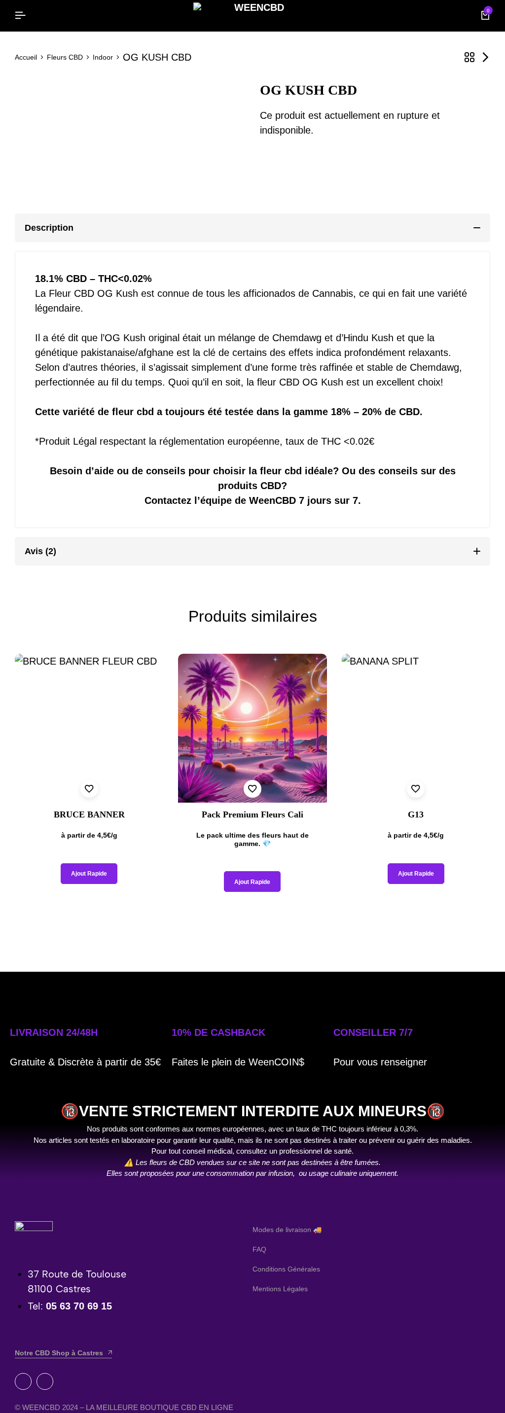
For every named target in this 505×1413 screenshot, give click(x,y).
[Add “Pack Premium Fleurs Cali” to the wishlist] (252, 789)
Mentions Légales (280, 1289)
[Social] (23, 1381)
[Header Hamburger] (20, 15)
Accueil (26, 57)
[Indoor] (469, 57)
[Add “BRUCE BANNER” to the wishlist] (89, 789)
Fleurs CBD (65, 57)
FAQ (259, 1249)
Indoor (103, 57)
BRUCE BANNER (89, 814)
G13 (416, 814)
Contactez (167, 500)
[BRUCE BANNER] (89, 728)
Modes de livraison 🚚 (287, 1230)
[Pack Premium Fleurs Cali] (252, 728)
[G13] (416, 728)
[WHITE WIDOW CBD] (485, 57)
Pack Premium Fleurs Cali (252, 814)
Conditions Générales (286, 1269)
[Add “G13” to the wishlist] (416, 789)
